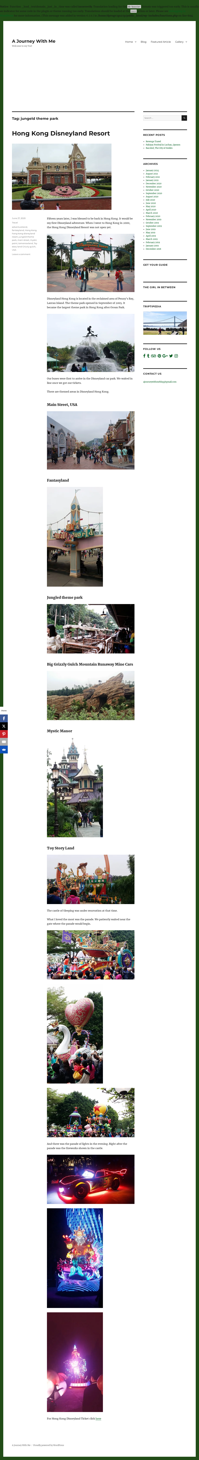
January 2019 (152, 245)
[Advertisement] (99, 88)
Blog (143, 41)
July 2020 (150, 200)
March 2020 (152, 213)
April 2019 (151, 236)
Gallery (179, 41)
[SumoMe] (4, 749)
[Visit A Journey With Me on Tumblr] (148, 356)
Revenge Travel (153, 141)
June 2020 (151, 203)
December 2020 (153, 183)
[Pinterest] (4, 734)
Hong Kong (31, 230)
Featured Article (161, 41)
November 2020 (154, 187)
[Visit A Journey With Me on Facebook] (144, 356)
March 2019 (152, 239)
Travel (15, 222)
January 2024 (152, 170)
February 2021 (153, 177)
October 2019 (152, 223)
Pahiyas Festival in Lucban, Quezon (163, 144)
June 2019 (151, 229)
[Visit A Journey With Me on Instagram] (176, 356)
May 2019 (150, 232)
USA (14, 250)
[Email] (4, 742)
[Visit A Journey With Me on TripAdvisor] (153, 356)
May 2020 (150, 206)
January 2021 (152, 180)
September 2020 (154, 193)
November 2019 (153, 219)
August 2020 (152, 196)
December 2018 (153, 249)
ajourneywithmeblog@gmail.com (159, 382)
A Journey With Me (34, 41)
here (98, 1418)
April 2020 (151, 209)
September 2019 (154, 226)
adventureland (19, 227)
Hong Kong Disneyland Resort (61, 133)
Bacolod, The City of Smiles (159, 148)
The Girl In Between (159, 287)
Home (129, 41)
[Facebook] (4, 718)
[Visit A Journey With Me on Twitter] (171, 356)
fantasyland (18, 230)
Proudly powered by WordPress (48, 1445)
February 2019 (153, 242)
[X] (4, 726)
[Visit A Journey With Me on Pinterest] (159, 356)
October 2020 (152, 190)
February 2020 (153, 216)
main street (23, 240)
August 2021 (152, 173)
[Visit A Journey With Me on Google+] (165, 356)
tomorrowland (25, 243)
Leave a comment (21, 254)
